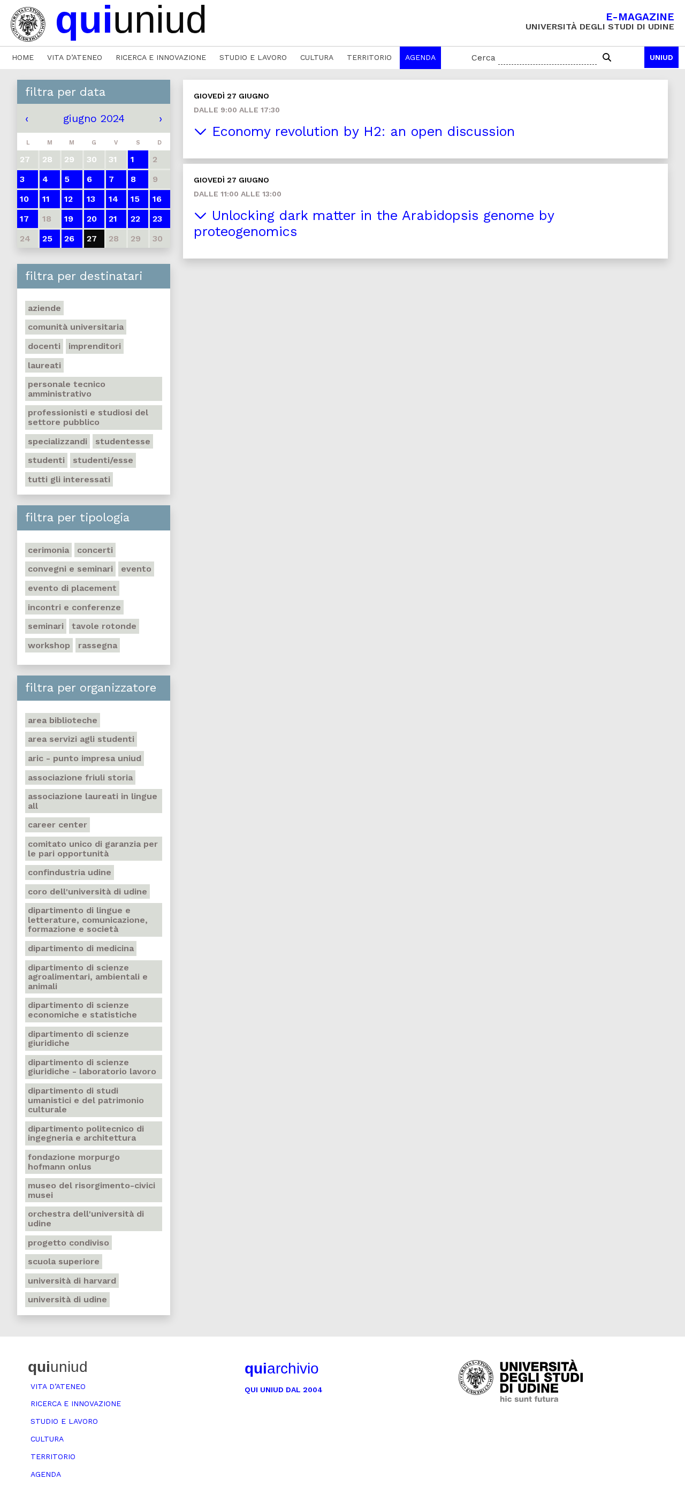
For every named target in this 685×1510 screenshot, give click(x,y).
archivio (282, 1368)
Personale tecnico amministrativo (66, 389)
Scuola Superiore (64, 1261)
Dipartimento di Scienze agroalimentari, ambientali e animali (88, 976)
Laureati (44, 365)
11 (46, 199)
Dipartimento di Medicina (81, 948)
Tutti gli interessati (69, 479)
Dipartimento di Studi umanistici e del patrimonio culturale (86, 1100)
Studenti (46, 460)
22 (135, 219)
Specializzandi (57, 441)
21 (113, 219)
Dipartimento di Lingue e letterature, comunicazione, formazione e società (88, 919)
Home (23, 57)
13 (91, 199)
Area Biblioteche (62, 720)
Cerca (483, 57)
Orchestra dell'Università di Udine (86, 1218)
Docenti (44, 346)
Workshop (49, 645)
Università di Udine (67, 1299)
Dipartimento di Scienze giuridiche (78, 1039)
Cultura (316, 57)
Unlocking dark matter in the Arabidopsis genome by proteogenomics (374, 223)
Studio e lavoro (253, 57)
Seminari (46, 626)
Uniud (661, 57)
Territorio (369, 57)
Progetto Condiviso (68, 1243)
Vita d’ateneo (74, 57)
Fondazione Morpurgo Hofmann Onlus (74, 1162)
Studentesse (122, 441)
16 (157, 199)
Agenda (420, 57)
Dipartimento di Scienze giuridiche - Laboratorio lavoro (92, 1067)
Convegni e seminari (70, 569)
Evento (136, 569)
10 (24, 199)
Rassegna (97, 645)
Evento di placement (72, 588)
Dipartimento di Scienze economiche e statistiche (82, 1010)
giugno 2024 (94, 118)
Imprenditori (94, 346)
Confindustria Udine (69, 872)
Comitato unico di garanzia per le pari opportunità (93, 849)
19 (68, 219)
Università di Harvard (72, 1281)
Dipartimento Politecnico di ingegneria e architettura (86, 1133)
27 (92, 238)
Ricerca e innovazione (161, 57)
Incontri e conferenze (74, 607)
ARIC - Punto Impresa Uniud (84, 758)
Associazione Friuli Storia (80, 777)
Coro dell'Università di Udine (87, 891)
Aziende (44, 308)
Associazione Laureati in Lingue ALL (92, 801)
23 (157, 219)
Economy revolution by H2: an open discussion (361, 131)
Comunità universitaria (76, 327)
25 (47, 238)
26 (69, 238)
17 (24, 219)
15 (135, 199)
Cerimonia (48, 550)
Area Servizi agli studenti (81, 739)
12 (68, 199)
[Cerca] (606, 58)
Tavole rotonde (104, 626)
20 (92, 219)
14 (113, 199)
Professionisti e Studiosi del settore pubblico (88, 417)
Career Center (57, 825)
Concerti (95, 550)
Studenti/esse (103, 460)
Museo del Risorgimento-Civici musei (91, 1190)
